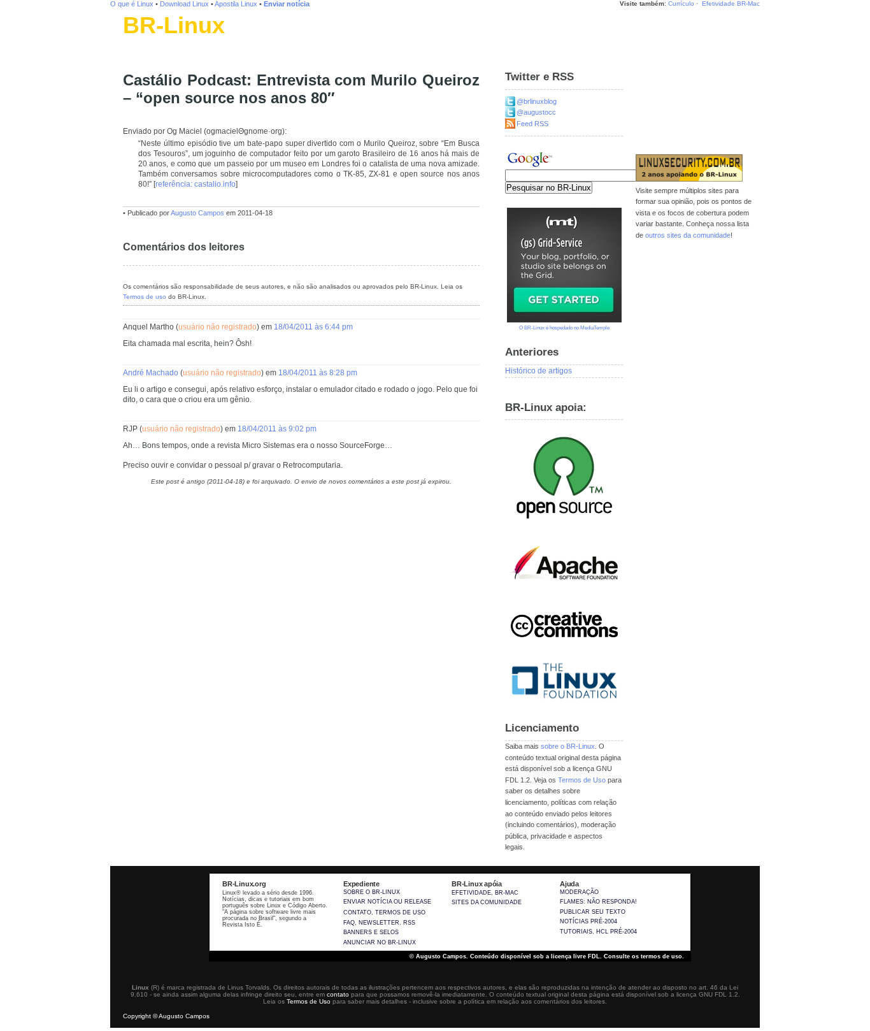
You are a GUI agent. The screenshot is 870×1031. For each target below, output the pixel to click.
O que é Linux (131, 4)
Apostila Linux (236, 4)
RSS (409, 922)
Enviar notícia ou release (387, 901)
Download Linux (184, 4)
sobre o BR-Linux (568, 746)
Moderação (579, 892)
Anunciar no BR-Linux (379, 942)
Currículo (681, 3)
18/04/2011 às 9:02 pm (277, 428)
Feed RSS (532, 123)
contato (338, 994)
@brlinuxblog (537, 101)
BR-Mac (748, 3)
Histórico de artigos (538, 370)
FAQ (349, 922)
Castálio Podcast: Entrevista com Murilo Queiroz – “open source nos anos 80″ (301, 89)
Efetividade (718, 3)
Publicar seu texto (592, 912)
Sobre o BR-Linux (371, 892)
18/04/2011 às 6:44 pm (313, 326)
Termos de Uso (582, 780)
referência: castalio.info (195, 184)
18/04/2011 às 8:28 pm (317, 372)
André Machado (150, 372)
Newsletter (379, 922)
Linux (132, 41)
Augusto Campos (197, 213)
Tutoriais (576, 931)
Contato (357, 912)
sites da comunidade (487, 902)
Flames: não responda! (598, 901)
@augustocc (536, 112)
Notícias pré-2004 (588, 921)
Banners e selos (371, 932)
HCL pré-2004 (616, 931)
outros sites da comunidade (688, 235)
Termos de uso (144, 296)
